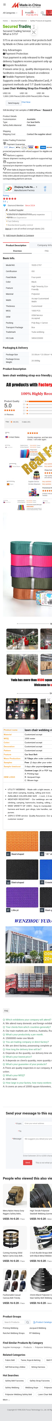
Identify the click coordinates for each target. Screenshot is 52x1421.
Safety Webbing (12, 1387)
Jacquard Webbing (37, 1328)
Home (5, 21)
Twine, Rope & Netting (30, 1360)
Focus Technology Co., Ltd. (36, 1410)
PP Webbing (34, 1333)
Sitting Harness (38, 1367)
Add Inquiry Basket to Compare (20, 235)
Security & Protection (19, 21)
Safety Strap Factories (40, 1380)
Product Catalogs (44, 1322)
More (5, 1399)
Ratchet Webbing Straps (14, 1333)
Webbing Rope (31, 1387)
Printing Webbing (10, 1328)
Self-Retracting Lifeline (15, 1367)
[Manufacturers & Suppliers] (26, 5)
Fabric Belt (10, 1360)
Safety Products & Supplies (40, 21)
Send (27, 1162)
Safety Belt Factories (14, 1380)
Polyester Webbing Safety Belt (18, 1394)
